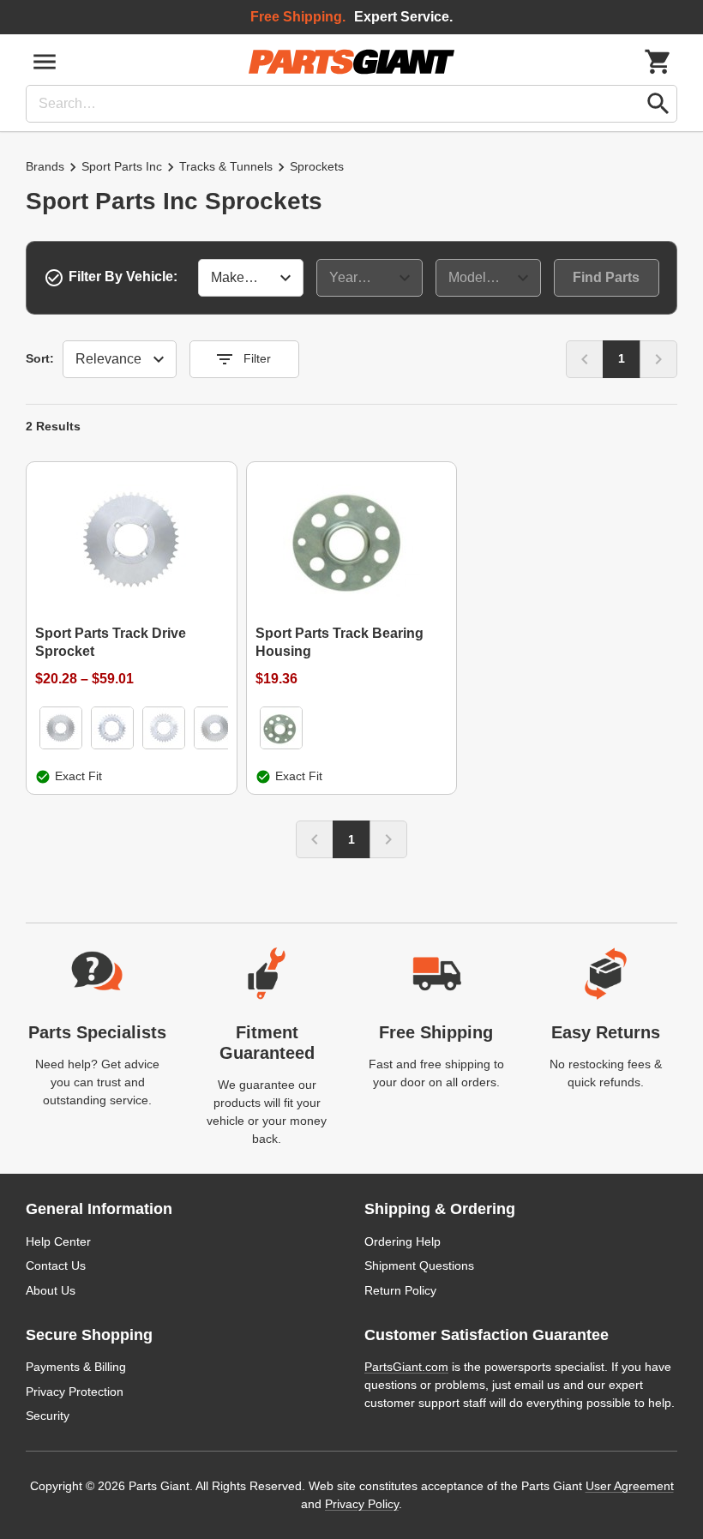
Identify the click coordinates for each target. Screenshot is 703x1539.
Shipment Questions (419, 1265)
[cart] (658, 62)
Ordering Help (402, 1241)
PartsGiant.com (406, 1367)
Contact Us (56, 1265)
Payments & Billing (76, 1367)
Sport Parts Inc (121, 166)
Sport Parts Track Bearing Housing (339, 642)
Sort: (40, 358)
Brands (45, 166)
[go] (658, 104)
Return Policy (400, 1290)
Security (47, 1415)
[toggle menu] (44, 62)
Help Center (58, 1241)
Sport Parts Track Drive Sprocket (110, 642)
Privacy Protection (74, 1391)
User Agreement (630, 1486)
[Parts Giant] (351, 62)
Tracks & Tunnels (226, 166)
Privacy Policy (362, 1504)
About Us (50, 1290)
